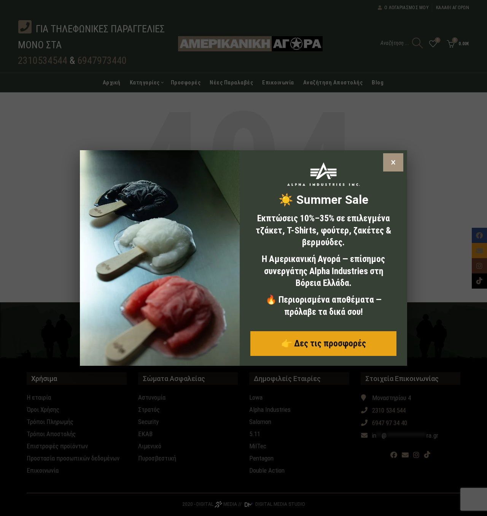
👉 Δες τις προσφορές (323, 343)
